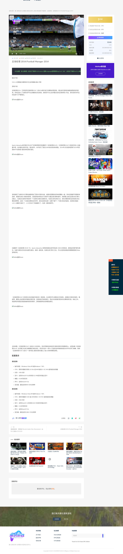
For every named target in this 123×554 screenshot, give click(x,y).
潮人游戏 (18, 418)
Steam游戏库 (57, 534)
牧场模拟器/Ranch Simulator (96, 186)
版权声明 (38, 537)
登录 (52, 489)
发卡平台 (115, 282)
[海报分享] (79, 418)
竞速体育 (34, 58)
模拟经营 (28, 58)
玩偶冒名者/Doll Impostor (36, 466)
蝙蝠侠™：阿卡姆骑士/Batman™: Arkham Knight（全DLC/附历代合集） (18, 467)
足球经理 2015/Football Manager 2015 (71, 429)
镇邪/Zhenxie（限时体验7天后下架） (99, 126)
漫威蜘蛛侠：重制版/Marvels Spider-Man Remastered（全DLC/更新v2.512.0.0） (27, 430)
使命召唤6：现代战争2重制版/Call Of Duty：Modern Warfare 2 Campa (18, 453)
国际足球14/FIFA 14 (94, 156)
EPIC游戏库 (57, 537)
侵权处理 (38, 540)
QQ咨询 (101, 58)
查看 (110, 42)
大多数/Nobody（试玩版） (96, 112)
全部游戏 (49, 11)
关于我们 (38, 534)
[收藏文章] (68, 418)
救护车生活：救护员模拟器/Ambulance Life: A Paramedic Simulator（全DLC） (74, 467)
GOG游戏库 (57, 540)
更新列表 (66, 519)
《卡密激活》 (115, 290)
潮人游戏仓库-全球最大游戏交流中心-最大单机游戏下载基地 (30, 11)
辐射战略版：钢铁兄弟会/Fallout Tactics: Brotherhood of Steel (74, 453)
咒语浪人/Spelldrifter (53, 451)
